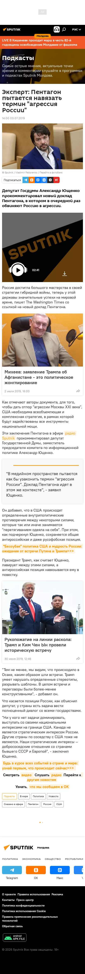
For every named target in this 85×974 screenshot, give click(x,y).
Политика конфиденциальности (23, 905)
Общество (53, 859)
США (59, 804)
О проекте (9, 894)
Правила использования (34, 894)
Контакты (8, 900)
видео (27, 774)
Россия (47, 804)
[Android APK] (15, 938)
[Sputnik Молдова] (12, 31)
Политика (38, 796)
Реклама (57, 894)
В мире (24, 796)
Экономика (31, 859)
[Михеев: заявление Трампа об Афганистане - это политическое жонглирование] (42, 340)
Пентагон (33, 804)
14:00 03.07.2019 (13, 118)
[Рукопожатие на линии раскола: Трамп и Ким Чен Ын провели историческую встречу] (42, 607)
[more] (78, 391)
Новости (53, 796)
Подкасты (9, 796)
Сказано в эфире (13, 804)
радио (55, 774)
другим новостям (55, 777)
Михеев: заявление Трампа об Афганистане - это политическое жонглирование (39, 377)
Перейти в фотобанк (51, 172)
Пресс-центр (25, 900)
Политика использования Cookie (24, 911)
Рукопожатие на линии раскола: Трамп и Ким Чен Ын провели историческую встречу (38, 645)
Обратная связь (12, 926)
